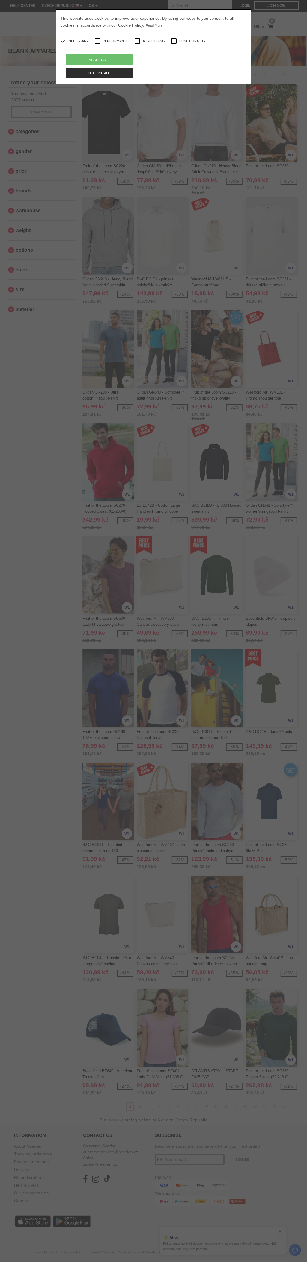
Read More (154, 25)
